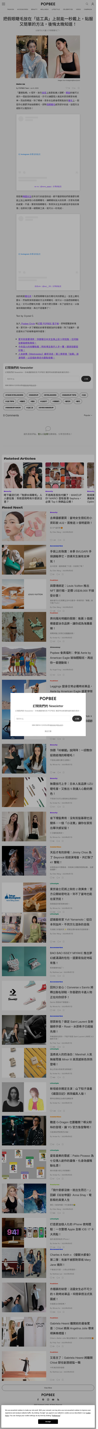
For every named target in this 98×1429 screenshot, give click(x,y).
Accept (48, 1422)
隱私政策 (60, 725)
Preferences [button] (56, 1416)
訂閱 (77, 718)
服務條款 (53, 725)
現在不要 (48, 731)
